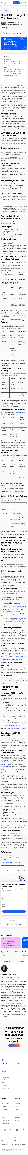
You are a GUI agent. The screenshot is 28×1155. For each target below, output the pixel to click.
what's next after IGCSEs (9, 833)
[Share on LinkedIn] (16, 924)
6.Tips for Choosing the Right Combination (13, 73)
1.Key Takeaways (7, 59)
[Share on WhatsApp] (20, 924)
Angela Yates (18, 24)
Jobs (3, 1112)
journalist (21, 412)
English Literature (19, 1114)
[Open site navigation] (25, 2)
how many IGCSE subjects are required (17, 728)
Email (3, 898)
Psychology (18, 1117)
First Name (4, 893)
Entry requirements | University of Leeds (10, 855)
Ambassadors (5, 1077)
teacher (3, 414)
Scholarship (5, 1080)
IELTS (3, 1074)
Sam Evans (16, 22)
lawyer (17, 412)
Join (3, 1082)
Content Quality (6, 1106)
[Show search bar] (22, 2)
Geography (18, 1112)
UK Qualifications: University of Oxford (10, 862)
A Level (10, 185)
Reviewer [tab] (21, 961)
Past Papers (4, 1085)
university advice (17, 835)
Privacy (3, 1117)
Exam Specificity (6, 1103)
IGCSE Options (13, 157)
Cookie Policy (5, 1120)
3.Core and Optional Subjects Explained (12, 63)
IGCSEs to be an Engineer (15, 328)
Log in (16, 1066)
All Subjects (18, 1120)
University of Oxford (6, 764)
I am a (3, 904)
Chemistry (17, 1103)
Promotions (5, 1109)
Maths (16, 1109)
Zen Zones (4, 1091)
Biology (17, 1101)
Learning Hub (5, 1068)
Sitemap (4, 1093)
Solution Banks (5, 1088)
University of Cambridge (13, 775)
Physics (17, 1106)
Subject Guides (15, 10)
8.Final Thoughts (7, 77)
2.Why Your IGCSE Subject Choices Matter (13, 61)
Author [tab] (8, 961)
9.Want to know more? (8, 80)
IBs (19, 208)
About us (4, 1101)
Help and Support (6, 1123)
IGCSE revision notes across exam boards (17, 656)
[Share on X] (7, 924)
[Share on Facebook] (11, 924)
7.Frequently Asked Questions (10, 75)
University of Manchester (20, 618)
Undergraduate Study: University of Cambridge (12, 865)
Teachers (4, 1071)
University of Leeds (16, 606)
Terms (3, 1114)
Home (3, 1066)
